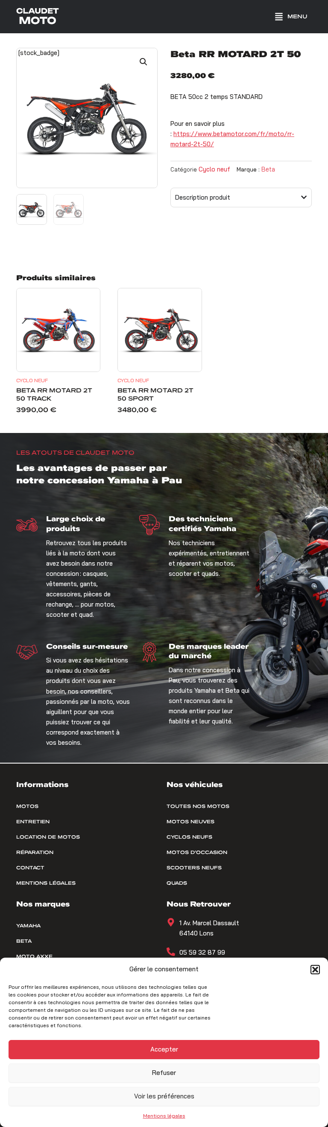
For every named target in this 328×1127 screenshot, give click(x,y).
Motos (27, 806)
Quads (177, 883)
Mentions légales (164, 1115)
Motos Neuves (190, 821)
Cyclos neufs (189, 837)
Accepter (164, 1049)
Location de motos (48, 837)
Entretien (33, 821)
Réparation (34, 852)
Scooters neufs (194, 867)
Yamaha (28, 925)
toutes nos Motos (198, 806)
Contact (30, 867)
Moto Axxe (34, 956)
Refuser (164, 1073)
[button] (315, 969)
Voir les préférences (164, 1096)
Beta (268, 169)
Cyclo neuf (214, 169)
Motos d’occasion (197, 852)
